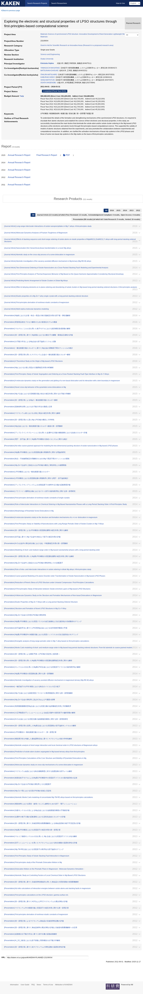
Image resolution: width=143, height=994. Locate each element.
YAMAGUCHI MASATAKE (50, 68)
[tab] (73, 199)
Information (14, 985)
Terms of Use (48, 985)
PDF (67, 155)
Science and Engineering (50, 54)
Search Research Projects (37, 3)
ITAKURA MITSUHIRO (48, 75)
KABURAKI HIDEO (47, 77)
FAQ (33, 985)
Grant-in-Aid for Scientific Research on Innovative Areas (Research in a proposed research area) (76, 45)
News (39, 985)
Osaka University (46, 59)
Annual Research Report (19, 155)
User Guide (25, 985)
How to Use (120, 3)
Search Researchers (59, 3)
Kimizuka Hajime (47, 63)
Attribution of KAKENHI (63, 985)
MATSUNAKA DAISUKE (49, 71)
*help (22, 96)
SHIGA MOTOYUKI (47, 80)
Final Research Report (46, 155)
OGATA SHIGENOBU (48, 83)
